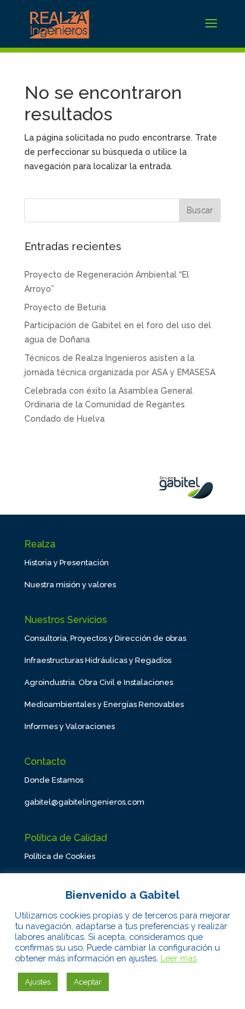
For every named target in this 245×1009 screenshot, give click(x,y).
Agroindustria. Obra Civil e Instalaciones (98, 682)
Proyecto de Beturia (65, 307)
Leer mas (179, 958)
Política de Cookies (59, 856)
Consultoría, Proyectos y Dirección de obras (105, 638)
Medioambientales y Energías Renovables (104, 704)
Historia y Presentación (66, 562)
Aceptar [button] (88, 981)
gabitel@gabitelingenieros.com (84, 802)
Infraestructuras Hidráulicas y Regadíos (97, 660)
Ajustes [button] (38, 981)
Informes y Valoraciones (69, 726)
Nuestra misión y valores (70, 584)
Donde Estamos (53, 780)
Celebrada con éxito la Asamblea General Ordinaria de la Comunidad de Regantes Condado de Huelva (108, 405)
